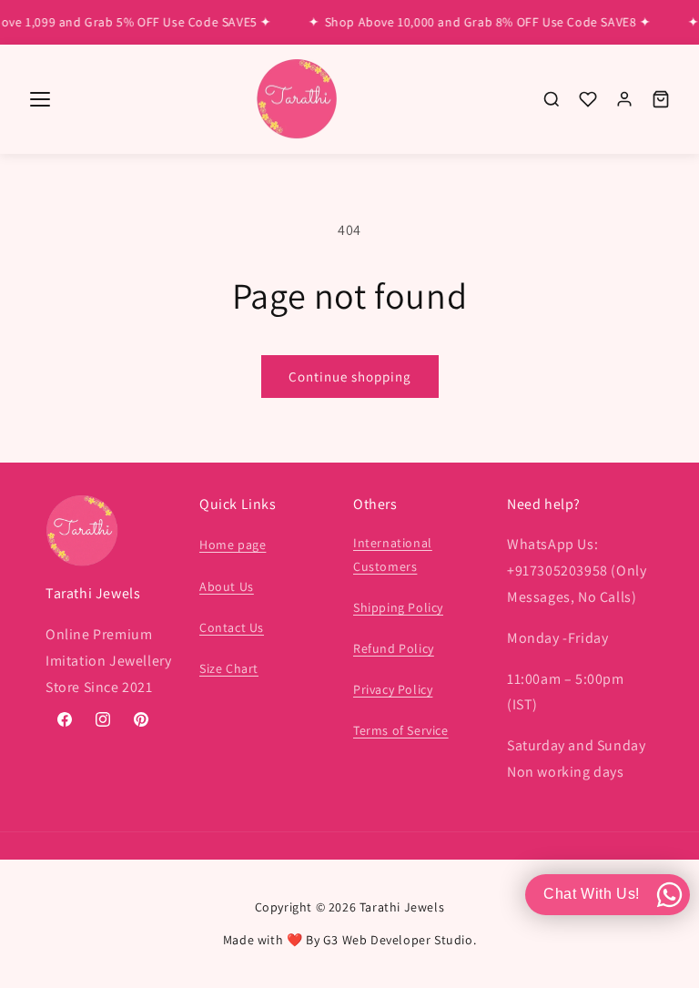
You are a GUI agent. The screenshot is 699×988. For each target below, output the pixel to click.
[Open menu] (40, 99)
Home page (232, 544)
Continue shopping (350, 376)
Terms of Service (401, 730)
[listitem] (551, 99)
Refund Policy (393, 648)
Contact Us (231, 627)
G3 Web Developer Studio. (399, 940)
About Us (226, 586)
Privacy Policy (392, 689)
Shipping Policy (398, 607)
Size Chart (228, 668)
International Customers (392, 554)
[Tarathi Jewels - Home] (297, 99)
